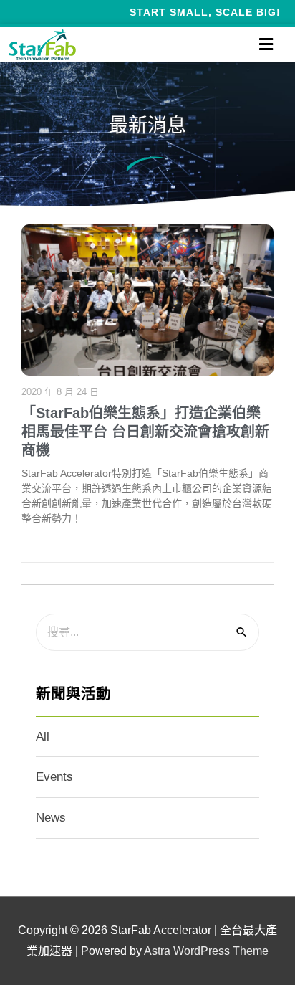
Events (54, 777)
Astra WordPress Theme (206, 951)
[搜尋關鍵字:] (147, 632)
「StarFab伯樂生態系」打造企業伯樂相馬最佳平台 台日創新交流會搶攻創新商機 (145, 431)
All (42, 736)
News (51, 817)
